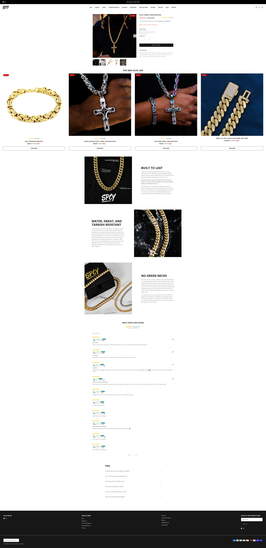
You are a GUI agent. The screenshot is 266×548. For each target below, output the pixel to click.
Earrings (153, 7)
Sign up (245, 524)
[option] (114, 36)
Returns (163, 520)
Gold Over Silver (143, 7)
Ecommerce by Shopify (19, 544)
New (91, 7)
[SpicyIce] (6, 7)
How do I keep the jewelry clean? (115, 492)
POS (11, 544)
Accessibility (164, 525)
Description (143, 50)
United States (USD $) (10, 540)
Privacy (83, 528)
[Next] (134, 35)
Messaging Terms (86, 525)
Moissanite (133, 7)
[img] (96, 337)
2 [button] (131, 455)
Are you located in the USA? (114, 487)
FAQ (83, 518)
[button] (135, 455)
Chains (104, 7)
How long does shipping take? (115, 497)
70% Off (174, 7)
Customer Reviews (166, 518)
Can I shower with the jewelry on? (116, 476)
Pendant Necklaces (114, 7)
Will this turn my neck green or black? (117, 471)
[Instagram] (5, 2)
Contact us (84, 521)
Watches (160, 7)
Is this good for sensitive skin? (114, 481)
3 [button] (133, 455)
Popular (97, 7)
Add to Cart (156, 45)
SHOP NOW (34, 148)
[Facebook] (3, 2)
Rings (167, 7)
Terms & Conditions (87, 523)
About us (163, 515)
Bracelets (124, 7)
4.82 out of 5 (136, 326)
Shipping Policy (165, 522)
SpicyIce (8, 544)
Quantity (142, 36)
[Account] (256, 7)
